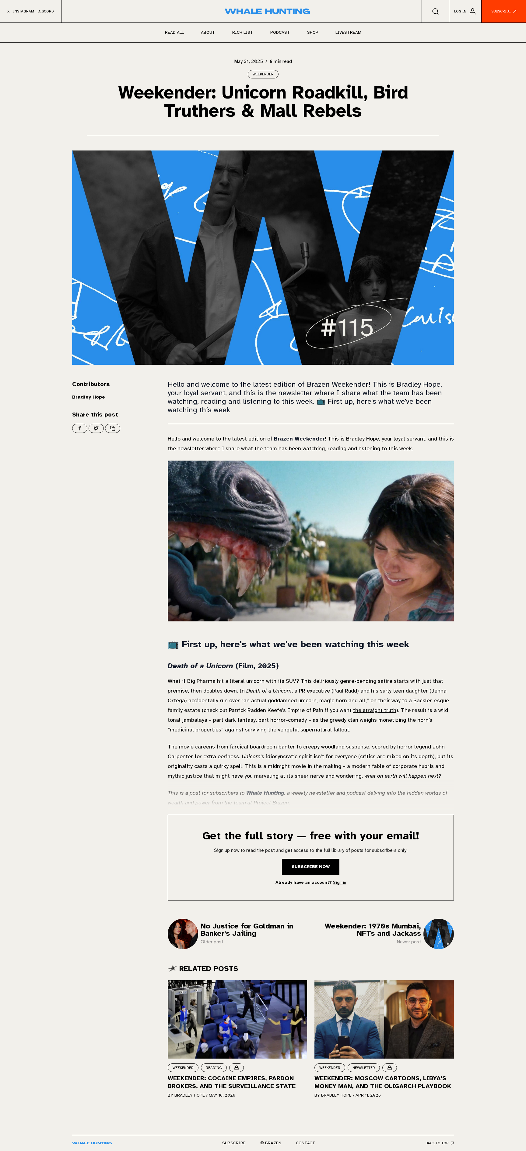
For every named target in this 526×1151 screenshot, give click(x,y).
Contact (305, 1143)
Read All (174, 32)
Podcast (280, 32)
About (208, 32)
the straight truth (374, 710)
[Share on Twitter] (96, 428)
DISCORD (46, 11)
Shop (312, 32)
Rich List (242, 32)
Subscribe (234, 1143)
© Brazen (270, 1143)
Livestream (348, 32)
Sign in (339, 882)
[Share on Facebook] (79, 428)
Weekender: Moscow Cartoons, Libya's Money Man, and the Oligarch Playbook (382, 1082)
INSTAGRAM (23, 11)
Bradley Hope (88, 397)
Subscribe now (311, 866)
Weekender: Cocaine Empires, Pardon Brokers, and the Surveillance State (232, 1082)
